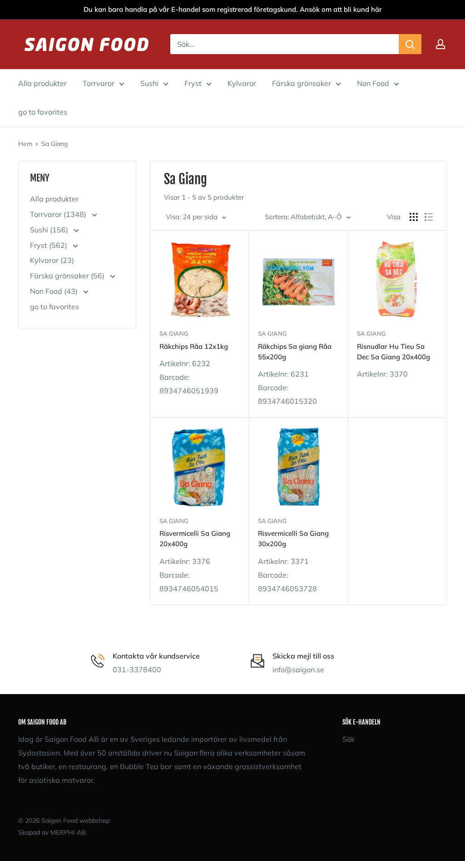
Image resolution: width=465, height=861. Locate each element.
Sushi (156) (50, 229)
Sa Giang (54, 144)
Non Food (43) (54, 291)
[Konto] (440, 44)
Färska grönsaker (301, 83)
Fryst (193, 83)
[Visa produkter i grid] (414, 217)
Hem (25, 144)
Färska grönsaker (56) (68, 275)
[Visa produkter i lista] (429, 217)
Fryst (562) (49, 245)
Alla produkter (42, 83)
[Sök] (410, 44)
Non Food (373, 83)
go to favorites (42, 111)
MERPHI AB (68, 832)
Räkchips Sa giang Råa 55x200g (294, 351)
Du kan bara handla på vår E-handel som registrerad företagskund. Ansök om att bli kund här (233, 9)
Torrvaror (98, 83)
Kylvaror (242, 83)
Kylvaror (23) (52, 260)
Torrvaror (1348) (59, 214)
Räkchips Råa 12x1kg (193, 346)
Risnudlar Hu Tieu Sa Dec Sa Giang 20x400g (393, 351)
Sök (348, 739)
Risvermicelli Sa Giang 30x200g (293, 538)
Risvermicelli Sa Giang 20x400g (194, 538)
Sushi (149, 83)
